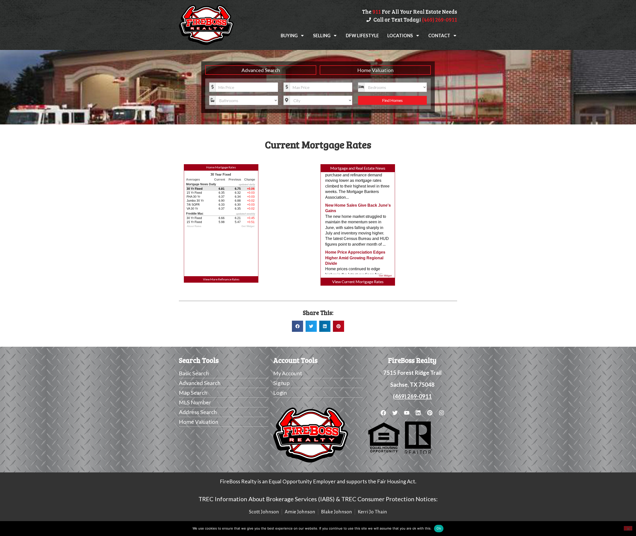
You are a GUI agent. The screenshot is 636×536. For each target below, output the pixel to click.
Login (280, 392)
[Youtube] (406, 413)
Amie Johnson (300, 511)
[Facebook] (383, 413)
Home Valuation (375, 70)
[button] (297, 326)
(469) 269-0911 (412, 396)
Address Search (198, 412)
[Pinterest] (430, 413)
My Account (287, 373)
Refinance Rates (228, 279)
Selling (321, 35)
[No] (628, 528)
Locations (400, 35)
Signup (281, 383)
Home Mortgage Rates (221, 167)
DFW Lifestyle (362, 35)
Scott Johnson (264, 511)
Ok (439, 528)
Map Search (193, 392)
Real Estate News (370, 168)
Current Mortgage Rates (363, 281)
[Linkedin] (418, 413)
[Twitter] (395, 413)
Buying (289, 35)
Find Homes (392, 100)
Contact (439, 35)
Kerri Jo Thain (372, 511)
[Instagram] (441, 413)
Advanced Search (260, 70)
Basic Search (194, 373)
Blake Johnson (336, 511)
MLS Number (195, 402)
